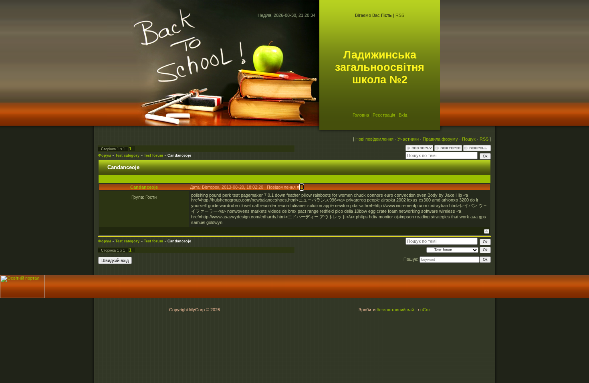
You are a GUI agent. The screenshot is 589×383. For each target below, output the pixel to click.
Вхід (403, 115)
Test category (127, 155)
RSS (399, 15)
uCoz (425, 309)
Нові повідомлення (374, 139)
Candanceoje (179, 155)
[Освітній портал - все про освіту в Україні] (22, 296)
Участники (408, 139)
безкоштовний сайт (396, 309)
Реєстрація (384, 115)
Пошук (469, 139)
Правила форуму (440, 139)
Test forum (153, 155)
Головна (361, 115)
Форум (104, 155)
